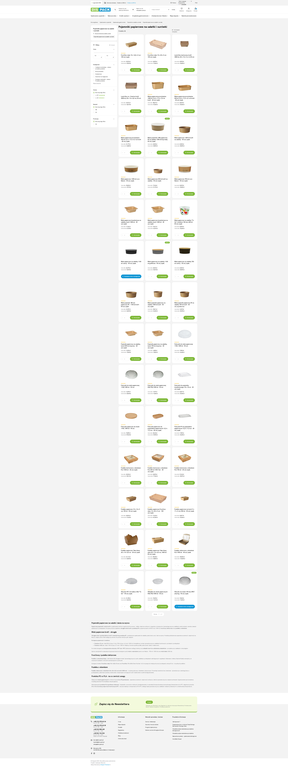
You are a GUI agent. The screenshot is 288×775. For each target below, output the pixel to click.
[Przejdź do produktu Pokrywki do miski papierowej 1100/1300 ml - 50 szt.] (131, 374)
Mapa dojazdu (121, 724)
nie (96, 112)
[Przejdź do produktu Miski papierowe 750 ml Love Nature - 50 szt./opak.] (184, 168)
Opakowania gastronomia (119, 22)
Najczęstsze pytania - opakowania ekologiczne (184, 736)
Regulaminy (121, 730)
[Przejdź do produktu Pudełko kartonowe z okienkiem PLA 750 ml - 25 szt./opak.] (184, 457)
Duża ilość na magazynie (101, 76)
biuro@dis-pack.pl (98, 740)
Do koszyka (137, 70)
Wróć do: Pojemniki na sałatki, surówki (103, 33)
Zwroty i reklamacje (150, 721)
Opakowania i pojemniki (105, 22)
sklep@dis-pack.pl (141, 10)
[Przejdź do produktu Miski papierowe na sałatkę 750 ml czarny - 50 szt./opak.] (184, 250)
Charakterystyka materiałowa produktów (183, 733)
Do (107, 55)
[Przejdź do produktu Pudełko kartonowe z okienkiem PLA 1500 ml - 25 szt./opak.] (131, 457)
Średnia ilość (98, 74)
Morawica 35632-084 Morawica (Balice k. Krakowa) (103, 749)
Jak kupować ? (176, 721)
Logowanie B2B (97, 3)
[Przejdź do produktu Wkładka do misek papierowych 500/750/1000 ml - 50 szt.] (158, 580)
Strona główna (94, 22)
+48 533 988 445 (99, 729)
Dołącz (149, 702)
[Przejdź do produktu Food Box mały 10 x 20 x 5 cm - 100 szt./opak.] (158, 44)
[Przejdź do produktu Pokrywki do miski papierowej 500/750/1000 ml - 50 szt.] (158, 374)
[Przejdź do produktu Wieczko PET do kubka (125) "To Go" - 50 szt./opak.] (131, 580)
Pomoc (174, 3)
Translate (183, 4)
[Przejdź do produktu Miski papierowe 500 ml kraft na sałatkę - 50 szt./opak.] (158, 168)
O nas (119, 721)
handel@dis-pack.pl (98, 742)
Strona (155, 614)
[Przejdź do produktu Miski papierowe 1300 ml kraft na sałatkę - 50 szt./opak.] (184, 126)
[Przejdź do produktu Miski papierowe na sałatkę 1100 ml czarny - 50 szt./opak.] (131, 250)
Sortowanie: (177, 29)
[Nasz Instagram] (94, 753)
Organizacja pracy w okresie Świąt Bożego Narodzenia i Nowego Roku (183, 725)
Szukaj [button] (173, 9)
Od (95, 55)
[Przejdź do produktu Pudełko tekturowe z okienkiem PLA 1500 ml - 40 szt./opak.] (184, 539)
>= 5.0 (96, 95)
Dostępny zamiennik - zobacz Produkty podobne (102, 80)
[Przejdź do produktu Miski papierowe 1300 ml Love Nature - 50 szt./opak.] (131, 168)
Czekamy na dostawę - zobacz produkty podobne (103, 68)
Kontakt (120, 727)
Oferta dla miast (122, 738)
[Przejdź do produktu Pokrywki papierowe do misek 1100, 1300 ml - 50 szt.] (131, 415)
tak (96, 109)
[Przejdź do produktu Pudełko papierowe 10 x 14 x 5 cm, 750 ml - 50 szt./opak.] (131, 498)
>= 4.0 (96, 98)
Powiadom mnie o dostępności (132, 276)
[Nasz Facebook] (91, 753)
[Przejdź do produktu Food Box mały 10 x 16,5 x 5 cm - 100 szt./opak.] (131, 44)
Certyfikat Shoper (177, 739)
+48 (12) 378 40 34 (123, 10)
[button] (114, 49)
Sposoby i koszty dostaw (151, 724)
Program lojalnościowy (151, 727)
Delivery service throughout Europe (154, 730)
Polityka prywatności (123, 733)
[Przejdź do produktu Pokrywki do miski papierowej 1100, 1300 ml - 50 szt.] (184, 333)
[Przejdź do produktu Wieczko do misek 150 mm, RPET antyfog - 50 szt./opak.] (184, 580)
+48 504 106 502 (99, 733)
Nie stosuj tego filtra (100, 92)
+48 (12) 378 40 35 (99, 725)
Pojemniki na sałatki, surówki (134, 22)
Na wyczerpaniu (99, 71)
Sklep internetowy (100, 764)
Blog (119, 736)
